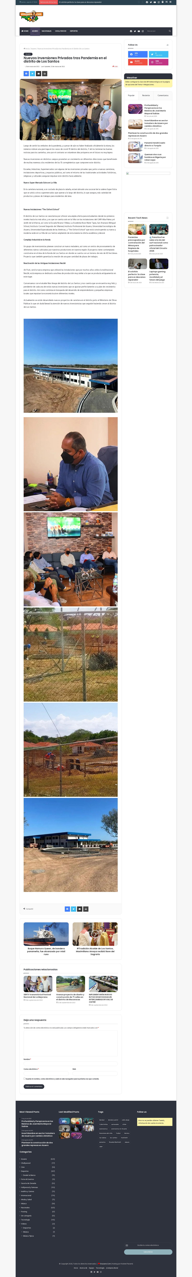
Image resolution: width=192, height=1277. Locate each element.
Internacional (26, 1195)
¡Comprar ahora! (112, 1268)
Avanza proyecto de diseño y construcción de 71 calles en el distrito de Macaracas (70, 997)
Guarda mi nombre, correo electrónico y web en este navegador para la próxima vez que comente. (62, 1079)
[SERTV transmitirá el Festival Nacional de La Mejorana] (38, 984)
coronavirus (103, 1129)
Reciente (146, 95)
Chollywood (60, 31)
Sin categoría (26, 1215)
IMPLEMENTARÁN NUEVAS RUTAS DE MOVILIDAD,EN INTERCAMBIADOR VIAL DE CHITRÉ (101, 998)
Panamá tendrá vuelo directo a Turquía (154, 144)
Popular (131, 95)
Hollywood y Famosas (29, 1187)
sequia (127, 1142)
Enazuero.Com (105, 1264)
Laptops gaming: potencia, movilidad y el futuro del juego (157, 275)
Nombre (27, 1059)
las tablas (102, 1138)
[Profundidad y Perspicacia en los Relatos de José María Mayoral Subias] (135, 109)
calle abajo (125, 1120)
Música (24, 1203)
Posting (24, 1211)
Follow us (142, 1112)
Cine (23, 1167)
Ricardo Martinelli (115, 1142)
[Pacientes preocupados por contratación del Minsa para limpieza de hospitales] (137, 229)
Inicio (27, 48)
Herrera (126, 1133)
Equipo (91, 1268)
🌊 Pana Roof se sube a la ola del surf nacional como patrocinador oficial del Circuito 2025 (158, 244)
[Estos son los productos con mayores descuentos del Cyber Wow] (64, 1135)
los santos (113, 1138)
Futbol (118, 1133)
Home (25, 31)
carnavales (115, 1124)
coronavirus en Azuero (119, 1129)
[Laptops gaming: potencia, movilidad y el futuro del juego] (158, 264)
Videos (24, 1224)
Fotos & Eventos (27, 1179)
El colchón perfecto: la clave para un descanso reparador (137, 275)
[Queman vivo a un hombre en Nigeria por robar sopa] (135, 158)
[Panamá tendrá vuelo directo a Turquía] (135, 146)
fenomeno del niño (105, 1133)
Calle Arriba (103, 1124)
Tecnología (25, 1220)
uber (101, 1146)
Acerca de (83, 1268)
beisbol (101, 1120)
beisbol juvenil (113, 1120)
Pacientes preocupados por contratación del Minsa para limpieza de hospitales (136, 244)
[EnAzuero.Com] (31, 16)
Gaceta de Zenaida (28, 1183)
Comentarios (163, 95)
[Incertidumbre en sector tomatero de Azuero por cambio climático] (135, 124)
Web (74, 1069)
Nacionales (46, 31)
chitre (124, 1124)
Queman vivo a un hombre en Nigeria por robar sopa (155, 157)
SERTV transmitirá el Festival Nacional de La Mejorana (37, 995)
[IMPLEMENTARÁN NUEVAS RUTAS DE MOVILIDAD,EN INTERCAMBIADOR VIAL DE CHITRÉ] (103, 984)
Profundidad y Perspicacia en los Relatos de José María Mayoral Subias (155, 109)
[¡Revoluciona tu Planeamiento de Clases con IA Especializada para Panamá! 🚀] (64, 1121)
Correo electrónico (31, 1069)
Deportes (74, 31)
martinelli (124, 1138)
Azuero (35, 31)
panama (102, 1142)
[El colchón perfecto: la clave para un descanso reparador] (137, 264)
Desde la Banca (29, 1175)
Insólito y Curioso (27, 1191)
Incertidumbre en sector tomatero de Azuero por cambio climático (156, 123)
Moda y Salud (26, 1199)
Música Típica (28, 1236)
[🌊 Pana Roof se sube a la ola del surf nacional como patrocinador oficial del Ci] (158, 229)
